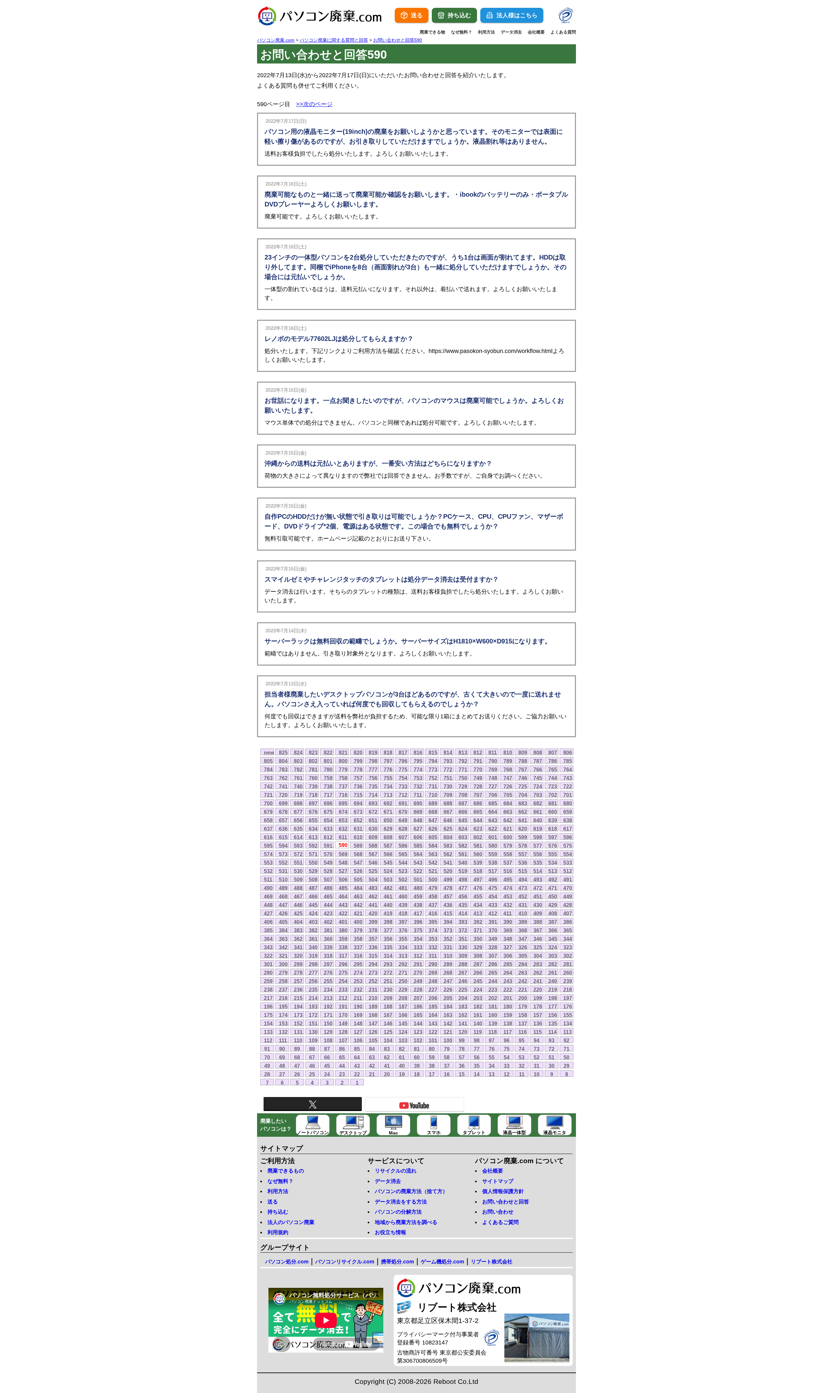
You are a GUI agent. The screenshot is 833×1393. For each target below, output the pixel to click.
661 (537, 811)
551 (298, 862)
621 (507, 828)
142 (448, 1023)
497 (477, 879)
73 (536, 1048)
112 (268, 1040)
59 (432, 1057)
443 (343, 905)
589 (358, 845)
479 (433, 888)
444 (328, 905)
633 (328, 828)
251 (388, 981)
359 (343, 938)
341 (298, 947)
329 (477, 947)
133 (268, 1031)
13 (492, 1074)
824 (298, 752)
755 (388, 778)
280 (268, 972)
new (269, 752)
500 (433, 879)
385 (268, 930)
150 (328, 1023)
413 (477, 913)
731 (433, 786)
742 (268, 786)
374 (433, 930)
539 (477, 862)
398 (388, 921)
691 (403, 803)
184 (448, 1006)
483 (373, 888)
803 (298, 761)
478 (448, 888)
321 (283, 955)
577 (537, 845)
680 (567, 803)
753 (418, 778)
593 (298, 845)
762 (283, 778)
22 (357, 1074)
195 (283, 1006)
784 (268, 769)
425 (298, 913)
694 (358, 803)
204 (462, 998)
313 (403, 955)
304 (537, 955)
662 (522, 811)
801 (328, 761)
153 (283, 1023)
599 (522, 837)
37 (447, 1065)
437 (433, 905)
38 (432, 1065)
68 (297, 1057)
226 (448, 989)
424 (313, 913)
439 (403, 905)
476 (477, 888)
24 (327, 1074)
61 (402, 1057)
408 (552, 913)
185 (433, 1006)
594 (283, 845)
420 (373, 913)
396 (418, 921)
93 (551, 1040)
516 (507, 871)
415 (448, 913)
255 (328, 981)
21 (372, 1074)
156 (552, 1015)
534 (552, 862)
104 (388, 1040)
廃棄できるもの (285, 1171)
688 (448, 803)
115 (537, 1031)
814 (448, 752)
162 (462, 1015)
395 (433, 921)
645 (462, 820)
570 (328, 854)
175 (268, 1015)
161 (477, 1015)
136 (537, 1023)
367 (537, 930)
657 (283, 820)
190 (358, 1006)
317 (343, 955)
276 (328, 972)
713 (388, 794)
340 (313, 947)
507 (328, 879)
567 (373, 854)
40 (402, 1065)
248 (433, 981)
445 (313, 905)
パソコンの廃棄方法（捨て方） (411, 1191)
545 (388, 862)
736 (358, 786)
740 (298, 786)
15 (462, 1074)
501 (418, 879)
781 (313, 769)
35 (477, 1065)
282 (552, 964)
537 (507, 862)
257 (298, 981)
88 (312, 1048)
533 (567, 862)
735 (373, 786)
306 (507, 955)
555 (552, 854)
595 (268, 845)
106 (358, 1040)
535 (537, 862)
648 (418, 820)
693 (373, 803)
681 (552, 803)
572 (298, 854)
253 (358, 981)
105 (373, 1040)
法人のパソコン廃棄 (290, 1222)
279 (283, 972)
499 (448, 879)
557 (522, 854)
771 (462, 769)
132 (283, 1031)
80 (432, 1048)
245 (477, 981)
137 (522, 1023)
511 (268, 879)
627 (418, 828)
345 (552, 938)
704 (522, 794)
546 (373, 862)
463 (358, 896)
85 (357, 1048)
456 (462, 896)
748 (492, 778)
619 (537, 828)
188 (388, 1006)
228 (418, 989)
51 (551, 1057)
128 (343, 1031)
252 (373, 981)
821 (343, 752)
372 (462, 930)
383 (298, 930)
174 (283, 1015)
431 (522, 905)
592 (313, 845)
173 (298, 1015)
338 (343, 947)
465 (328, 896)
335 (388, 947)
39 (417, 1065)
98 (477, 1040)
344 (567, 938)
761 (298, 778)
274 (358, 972)
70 (267, 1057)
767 (522, 769)
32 (522, 1065)
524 (388, 871)
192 (328, 1006)
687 (462, 803)
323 (567, 947)
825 (283, 752)
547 (358, 862)
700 (268, 803)
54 (507, 1057)
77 (477, 1048)
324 (552, 947)
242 (522, 981)
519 (462, 871)
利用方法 (486, 32)
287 (477, 964)
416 (433, 913)
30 (551, 1065)
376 (403, 930)
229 (403, 989)
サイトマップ (497, 1181)
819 (373, 752)
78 (462, 1048)
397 (403, 921)
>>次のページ (314, 104)
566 (388, 854)
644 (477, 820)
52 (536, 1057)
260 (567, 972)
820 (358, 752)
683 (522, 803)
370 (492, 930)
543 (418, 862)
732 (418, 786)
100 (448, 1040)
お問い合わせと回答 (505, 1201)
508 (313, 879)
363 (283, 938)
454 (492, 896)
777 (373, 769)
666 (462, 811)
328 (492, 947)
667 (448, 811)
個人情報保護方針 (503, 1191)
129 (328, 1031)
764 (567, 769)
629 (388, 828)
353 (433, 938)
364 (268, 938)
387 (552, 921)
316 (358, 955)
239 (567, 981)
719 (298, 794)
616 (268, 837)
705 (507, 794)
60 (417, 1057)
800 (343, 761)
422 (343, 913)
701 (567, 794)
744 (552, 778)
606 (418, 837)
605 (433, 837)
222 (507, 989)
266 (477, 972)
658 (268, 820)
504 (373, 879)
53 (522, 1057)
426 (283, 913)
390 (507, 921)
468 (283, 896)
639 (552, 820)
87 (327, 1048)
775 (403, 769)
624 (462, 828)
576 (552, 845)
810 (507, 752)
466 (313, 896)
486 (328, 888)
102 (418, 1040)
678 (283, 811)
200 (522, 998)
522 (418, 871)
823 (313, 752)
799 (358, 761)
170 (343, 1015)
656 (298, 820)
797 (388, 761)
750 (462, 778)
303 (552, 955)
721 (268, 794)
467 (298, 896)
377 (388, 930)
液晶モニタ (554, 1132)
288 (462, 964)
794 (433, 761)
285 (507, 964)
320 (298, 955)
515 (522, 871)
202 (492, 998)
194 (298, 1006)
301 (268, 964)
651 (373, 820)
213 (328, 998)
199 (537, 998)
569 (343, 854)
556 (537, 854)
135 (552, 1023)
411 (507, 913)
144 (418, 1023)
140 (477, 1023)
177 (552, 1006)
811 (492, 752)
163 (448, 1015)
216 (283, 998)
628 (403, 828)
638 (567, 820)
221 (522, 989)
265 (492, 972)
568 (358, 854)
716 (343, 794)
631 (358, 828)
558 (507, 854)
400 (358, 921)
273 (373, 972)
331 (448, 947)
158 (522, 1015)
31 (536, 1065)
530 (298, 871)
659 (567, 811)
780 (328, 769)
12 (507, 1074)
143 (433, 1023)
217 (268, 998)
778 (358, 769)
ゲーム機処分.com (442, 1261)
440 (388, 905)
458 (433, 896)
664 (492, 811)
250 (403, 981)
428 (567, 905)
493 (537, 879)
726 (507, 786)
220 (537, 989)
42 (372, 1065)
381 (328, 930)
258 (283, 981)
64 (357, 1057)
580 (492, 845)
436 (448, 905)
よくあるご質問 (500, 1222)
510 (283, 879)
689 (433, 803)
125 (388, 1031)
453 (507, 896)
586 (403, 845)
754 (403, 778)
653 (343, 820)
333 (418, 947)
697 (313, 803)
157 (537, 1015)
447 (283, 905)
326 (522, 947)
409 (537, 913)
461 (388, 896)
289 (448, 964)
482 (388, 888)
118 (492, 1031)
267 (462, 972)
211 (358, 998)
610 (358, 837)
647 (433, 820)
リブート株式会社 (491, 1261)
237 (283, 989)
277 (313, 972)
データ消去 (511, 32)
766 (537, 769)
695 (343, 803)
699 (283, 803)
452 (522, 896)
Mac (393, 1132)
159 (507, 1015)
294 (373, 964)
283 (537, 964)
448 (268, 905)
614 (298, 837)
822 (328, 752)
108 (328, 1040)
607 (403, 837)
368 (522, 930)
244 (492, 981)
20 (387, 1074)
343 (268, 947)
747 (507, 778)
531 (283, 871)
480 (418, 888)
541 (448, 862)
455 (477, 896)
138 (507, 1023)
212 (343, 998)
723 (552, 786)
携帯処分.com (397, 1261)
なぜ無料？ (461, 32)
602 (477, 837)
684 (507, 803)
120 (462, 1031)
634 (313, 828)
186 (418, 1006)
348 (507, 938)
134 (567, 1023)
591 (328, 845)
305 (522, 955)
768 (507, 769)
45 (327, 1065)
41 (387, 1065)
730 (448, 786)
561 (462, 854)
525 (373, 871)
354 (418, 938)
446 (298, 905)
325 (537, 947)
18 (417, 1074)
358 (358, 938)
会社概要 (536, 32)
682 (537, 803)
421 (358, 913)
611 (343, 837)
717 (328, 794)
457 (448, 896)
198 (552, 998)
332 (433, 947)
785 (567, 761)
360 (328, 938)
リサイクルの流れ (395, 1171)
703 (537, 794)
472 (537, 888)
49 (267, 1065)
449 (567, 896)
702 (552, 794)
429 (552, 905)
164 (433, 1015)
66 (327, 1057)
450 (552, 896)
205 (448, 998)
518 (477, 871)
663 (507, 811)
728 (477, 786)
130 (313, 1031)
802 (313, 761)
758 (343, 778)
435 (462, 905)
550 (313, 862)
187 (403, 1006)
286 (492, 964)
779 (343, 769)
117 (507, 1031)
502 (403, 879)
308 (477, 955)
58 (447, 1057)
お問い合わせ (497, 1212)
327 (507, 947)
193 (313, 1006)
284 (522, 964)
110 (298, 1040)
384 (283, 930)
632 (343, 828)
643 (492, 820)
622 (492, 828)
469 (268, 896)
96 (507, 1040)
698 (298, 803)
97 (492, 1040)
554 (567, 854)
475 (492, 888)
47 (297, 1065)
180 (507, 1006)
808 (537, 752)
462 (373, 896)
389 (522, 921)
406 (268, 921)
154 (268, 1023)
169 (358, 1015)
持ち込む (277, 1212)
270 (418, 972)
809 (522, 752)
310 (448, 955)
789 (507, 761)
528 (328, 871)
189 (373, 1006)
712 (403, 794)
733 (403, 786)
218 (567, 989)
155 (567, 1015)
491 (567, 879)
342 (283, 947)
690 (418, 803)
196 (268, 1006)
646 (448, 820)
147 (373, 1023)
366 (552, 930)
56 (477, 1057)
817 (403, 752)
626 (433, 828)
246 (462, 981)
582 (462, 845)
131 (298, 1031)
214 (313, 998)
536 (522, 862)
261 (552, 972)
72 (551, 1048)
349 (492, 938)
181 (492, 1006)
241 (537, 981)
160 (492, 1015)
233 (343, 989)
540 (462, 862)
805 (268, 761)
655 (313, 820)
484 (358, 888)
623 (477, 828)
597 (552, 837)
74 (522, 1048)
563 (433, 854)
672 (373, 811)
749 (477, 778)
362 (298, 938)
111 (283, 1040)
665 (477, 811)
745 (537, 778)
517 (492, 871)
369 (507, 930)
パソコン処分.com (286, 1261)
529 (313, 871)
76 (492, 1048)
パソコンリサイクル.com (344, 1261)
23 (342, 1074)
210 (373, 998)
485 (343, 888)
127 (358, 1031)
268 (448, 972)
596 (567, 837)
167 (388, 1015)
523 (403, 871)
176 (567, 1006)
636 (283, 828)
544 (403, 862)
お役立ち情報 (390, 1232)
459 (418, 896)
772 (448, 769)
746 (522, 778)
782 (298, 769)
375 (418, 930)
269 (433, 972)
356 (388, 938)
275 (343, 972)
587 (388, 845)
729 (462, 786)
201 (507, 998)
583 (448, 845)
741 (283, 786)
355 (403, 938)
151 (313, 1023)
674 (343, 811)
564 (418, 854)
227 (433, 989)
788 (522, 761)
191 (343, 1006)
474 (507, 888)
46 (312, 1065)
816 (418, 752)
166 (403, 1015)
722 (567, 786)
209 (388, 998)
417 (418, 913)
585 (418, 845)
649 (403, 820)
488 (298, 888)
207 (418, 998)
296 (343, 964)
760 (313, 778)
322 (268, 955)
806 (567, 752)
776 (388, 769)
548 (343, 862)
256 (313, 981)
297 (328, 964)
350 (477, 938)
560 (477, 854)
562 (448, 854)
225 (462, 989)
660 (552, 811)
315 (373, 955)
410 (522, 913)
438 (418, 905)
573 (283, 854)
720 (283, 794)
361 (313, 938)
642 (507, 820)
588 (373, 845)
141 (462, 1023)
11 (522, 1074)
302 (567, 955)
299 (298, 964)
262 (537, 972)
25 (312, 1074)
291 (418, 964)
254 (343, 981)
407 (567, 913)
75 (507, 1048)
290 (433, 964)
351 (462, 938)
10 (536, 1074)
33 (507, 1065)
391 (492, 921)
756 (373, 778)
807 (552, 752)
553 (268, 862)
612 (328, 837)
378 (373, 930)
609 (373, 837)
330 (462, 947)
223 (492, 989)
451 (537, 896)
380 (343, 930)
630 (373, 828)
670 (403, 811)
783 (283, 769)
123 (418, 1031)
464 (343, 896)
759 (328, 778)
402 (328, 921)
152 (298, 1023)
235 (313, 989)
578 (522, 845)
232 (358, 989)
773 (433, 769)
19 (402, 1074)
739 (313, 786)
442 (358, 905)
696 (328, 803)
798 (373, 761)
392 (477, 921)
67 (312, 1057)
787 (537, 761)
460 (403, 896)
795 (418, 761)
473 (522, 888)
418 (403, 913)
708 (462, 794)
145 (403, 1023)
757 (358, 778)
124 (403, 1031)
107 (343, 1040)
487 (313, 888)
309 (462, 955)
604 (448, 837)
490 (268, 888)
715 (358, 794)
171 (328, 1015)
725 (522, 786)
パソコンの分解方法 (398, 1212)
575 (567, 845)
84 (372, 1048)
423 (328, 913)
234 (328, 989)
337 (358, 947)
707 (477, 794)
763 (268, 778)
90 (282, 1048)
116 (522, 1031)
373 (448, 930)
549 (328, 862)
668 (433, 811)
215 (298, 998)
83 (387, 1048)
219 (552, 989)
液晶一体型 (514, 1132)
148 (358, 1023)
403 (313, 921)
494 (522, 879)
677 (298, 811)
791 (477, 761)
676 (313, 811)
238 (268, 989)
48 (282, 1065)
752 (433, 778)
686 (477, 803)
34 (492, 1065)
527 (343, 871)
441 (373, 905)
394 (448, 921)
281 (567, 964)
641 (522, 820)
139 (492, 1023)
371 (477, 930)
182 (477, 1006)
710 (433, 794)
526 (358, 871)
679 (268, 811)
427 (268, 913)
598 (537, 837)
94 (536, 1040)
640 (537, 820)
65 (342, 1057)
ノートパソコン (313, 1132)
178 (537, 1006)
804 (283, 761)
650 (388, 820)
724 (537, 786)
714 (373, 794)
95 (522, 1040)
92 (566, 1040)
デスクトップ (353, 1132)
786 (552, 761)
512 (567, 871)
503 (388, 879)
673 (358, 811)
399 (373, 921)
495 (507, 879)
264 (507, 972)
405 (283, 921)
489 (283, 888)
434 (477, 905)
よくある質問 (563, 32)
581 (477, 845)
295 (358, 964)
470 (567, 888)
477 (462, 888)
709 (448, 794)
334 (403, 947)
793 (448, 761)
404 (298, 921)
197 (567, 998)
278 (298, 972)
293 (388, 964)
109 (313, 1040)
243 (507, 981)
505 (358, 879)
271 (403, 972)
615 (283, 837)
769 (492, 769)
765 (552, 769)
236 (298, 989)
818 (388, 752)
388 (537, 921)
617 (567, 828)
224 (477, 989)
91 (267, 1048)
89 (297, 1048)
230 (388, 989)
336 (373, 947)
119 (477, 1031)
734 (388, 786)
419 (388, 913)
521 (433, 871)
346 (537, 938)
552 (283, 862)
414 (462, 913)
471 (552, 888)
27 (282, 1074)
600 (507, 837)
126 (373, 1031)
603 (462, 837)
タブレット (474, 1132)
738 (328, 786)
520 (448, 871)
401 (343, 921)
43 (357, 1065)
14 (477, 1074)
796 (403, 761)
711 (418, 794)
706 (492, 794)
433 (492, 905)
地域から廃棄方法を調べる (406, 1222)
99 (462, 1040)
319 (313, 955)
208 (403, 998)
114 (552, 1031)
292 (403, 964)
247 (448, 981)
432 (507, 905)
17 (432, 1074)
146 (388, 1023)
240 (552, 981)
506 (343, 879)
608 (388, 837)
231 (373, 989)
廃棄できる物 (432, 32)
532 (268, 871)
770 (477, 769)
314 (388, 955)
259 (268, 981)
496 (492, 879)
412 (492, 913)
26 (297, 1074)
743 (567, 778)
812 (477, 752)
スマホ (434, 1132)
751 (448, 778)
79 (447, 1048)
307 (492, 955)
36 (462, 1065)
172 (313, 1015)
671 (388, 811)
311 (433, 955)
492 (552, 879)
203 (477, 998)
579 (507, 845)
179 (522, 1006)
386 (567, 921)
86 (342, 1048)
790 (492, 761)
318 (328, 955)
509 (298, 879)
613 (313, 837)
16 (447, 1074)
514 (537, 871)
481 (403, 888)
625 (448, 828)
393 (462, 921)
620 (522, 828)
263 (522, 972)
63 (372, 1057)
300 (283, 964)
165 (418, 1015)
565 (403, 854)
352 (448, 938)
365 (567, 930)
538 (492, 862)
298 (313, 964)
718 (313, 794)
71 (566, 1048)
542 (433, 862)
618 (552, 828)
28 (267, 1074)
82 (402, 1048)
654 (328, 820)
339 (328, 947)
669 (418, 811)
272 (388, 972)
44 (342, 1065)
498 (462, 879)
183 (462, 1006)
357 (373, 938)
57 (462, 1057)
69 (282, 1057)
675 (328, 811)
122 (433, 1031)
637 (268, 828)
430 (537, 905)
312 (418, 955)
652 (358, 820)
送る (272, 1201)
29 (566, 1065)
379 (358, 930)
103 (403, 1040)
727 (492, 786)
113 (567, 1031)
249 (418, 981)
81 (417, 1048)
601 (492, 837)
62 (387, 1057)
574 (268, 854)
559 (492, 854)
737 (343, 786)
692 (388, 803)
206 (433, 998)
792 (462, 761)
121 (448, 1031)
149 (343, 1023)
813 (462, 752)
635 (298, 828)
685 (492, 803)
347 (522, 938)
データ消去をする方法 (401, 1201)
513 (552, 871)
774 (418, 769)
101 (433, 1040)
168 (373, 1015)
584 (433, 845)
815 (433, 752)
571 (313, 854)
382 (313, 930)
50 (566, 1057)
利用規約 (277, 1232)
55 (492, 1057)
